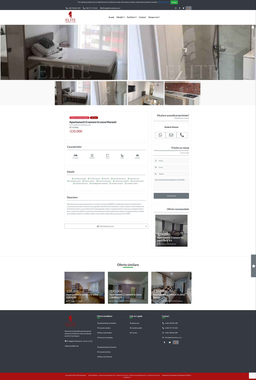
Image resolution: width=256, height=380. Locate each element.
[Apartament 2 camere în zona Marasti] (64, 52)
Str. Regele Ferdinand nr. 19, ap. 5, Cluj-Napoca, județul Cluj (79, 342)
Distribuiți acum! (106, 226)
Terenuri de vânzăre (106, 337)
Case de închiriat (104, 352)
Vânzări (119, 17)
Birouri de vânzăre (105, 333)
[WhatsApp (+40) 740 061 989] (176, 8)
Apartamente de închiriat (107, 347)
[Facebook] (179, 8)
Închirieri (131, 17)
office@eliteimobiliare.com (111, 8)
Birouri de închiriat (105, 357)
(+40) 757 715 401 (91, 8)
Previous (3, 52)
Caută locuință (136, 328)
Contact (142, 17)
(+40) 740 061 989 (73, 8)
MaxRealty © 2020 (184, 375)
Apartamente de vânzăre (107, 323)
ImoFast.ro (127, 377)
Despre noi (153, 17)
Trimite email (171, 196)
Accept (174, 2)
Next (252, 52)
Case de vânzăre (104, 328)
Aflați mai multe (163, 2)
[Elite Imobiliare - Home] (70, 17)
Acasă (111, 17)
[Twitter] (183, 8)
